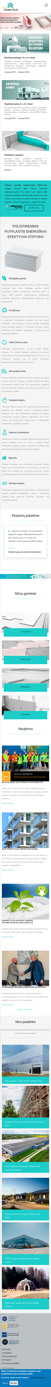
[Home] (10, 6)
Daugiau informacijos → (38, 1378)
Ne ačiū (14, 1383)
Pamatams (25, 659)
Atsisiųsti (34, 208)
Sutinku (5, 1383)
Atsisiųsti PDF (10, 72)
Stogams (25, 632)
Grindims (25, 687)
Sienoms (25, 714)
